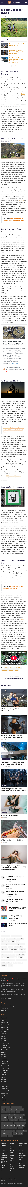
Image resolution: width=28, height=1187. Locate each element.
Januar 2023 (4, 1086)
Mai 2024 (3, 1054)
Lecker (12, 1155)
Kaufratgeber (22, 952)
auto (8, 936)
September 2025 (5, 1029)
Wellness (4, 965)
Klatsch (3, 1165)
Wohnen (12, 1152)
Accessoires (22, 1155)
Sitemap (3, 1010)
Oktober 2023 (4, 1070)
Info (16, 952)
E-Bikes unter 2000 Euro (13, 476)
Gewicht (4, 952)
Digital (3, 1153)
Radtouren (4, 670)
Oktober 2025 (4, 1027)
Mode (3, 957)
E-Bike (23, 94)
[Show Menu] (2, 2)
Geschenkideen (14, 949)
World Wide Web (4, 1162)
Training (4, 962)
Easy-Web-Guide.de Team (10, 16)
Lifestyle (12, 1148)
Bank (20, 936)
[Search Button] (26, 2)
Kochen (12, 1160)
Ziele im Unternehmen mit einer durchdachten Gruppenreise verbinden (17, 908)
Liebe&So (13, 1163)
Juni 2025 (3, 1036)
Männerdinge (23, 1143)
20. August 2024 (14, 55)
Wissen (10, 965)
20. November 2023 (14, 62)
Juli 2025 (3, 1034)
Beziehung (9, 938)
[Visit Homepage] (14, 2)
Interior (12, 1146)
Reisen (6, 7)
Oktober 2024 (4, 1045)
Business (3, 1145)
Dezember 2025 (5, 1024)
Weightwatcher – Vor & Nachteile (12, 840)
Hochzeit (10, 952)
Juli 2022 (3, 1097)
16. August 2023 (5, 792)
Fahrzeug (16, 944)
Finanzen (4, 946)
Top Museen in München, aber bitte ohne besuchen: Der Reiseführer (17, 59)
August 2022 (4, 1095)
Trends (9, 962)
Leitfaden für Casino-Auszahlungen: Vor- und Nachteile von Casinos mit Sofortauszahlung (15, 878)
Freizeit (12, 667)
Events (2, 1168)
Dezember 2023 (5, 1065)
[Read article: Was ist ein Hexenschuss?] (14, 804)
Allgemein (4, 1143)
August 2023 (4, 1072)
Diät (8, 941)
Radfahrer (18, 667)
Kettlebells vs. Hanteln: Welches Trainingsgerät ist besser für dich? (16, 52)
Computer (16, 938)
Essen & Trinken (12, 1157)
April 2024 (3, 1056)
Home (2, 7)
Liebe (23, 954)
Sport (3, 960)
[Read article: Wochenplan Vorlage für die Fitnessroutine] (4, 45)
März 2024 (4, 1059)
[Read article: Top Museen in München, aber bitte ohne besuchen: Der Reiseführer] (4, 59)
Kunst (2, 1170)
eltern (18, 941)
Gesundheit (23, 949)
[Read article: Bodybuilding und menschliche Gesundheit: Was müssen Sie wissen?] (14, 778)
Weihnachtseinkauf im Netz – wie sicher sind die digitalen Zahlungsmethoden (15, 893)
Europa (21, 1148)
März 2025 (4, 1040)
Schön (21, 1153)
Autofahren (14, 936)
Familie (22, 944)
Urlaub (21, 619)
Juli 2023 (3, 1075)
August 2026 (4, 1018)
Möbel (8, 957)
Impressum (4, 1008)
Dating (3, 941)
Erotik (10, 944)
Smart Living (4, 1155)
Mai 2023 (3, 1079)
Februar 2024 (4, 1061)
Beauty (21, 1157)
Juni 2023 (3, 1077)
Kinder (3, 954)
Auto (14, 104)
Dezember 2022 (5, 1088)
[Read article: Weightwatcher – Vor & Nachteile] (14, 829)
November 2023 (5, 1068)
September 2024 (5, 1047)
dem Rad (21, 200)
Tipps (24, 960)
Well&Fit (21, 1162)
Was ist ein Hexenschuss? (9, 815)
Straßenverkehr (10, 960)
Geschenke (5, 949)
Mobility (12, 1150)
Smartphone (4, 1157)
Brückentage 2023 (6, 998)
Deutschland (12, 7)
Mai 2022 (3, 1100)
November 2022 (5, 1091)
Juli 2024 (3, 1052)
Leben (12, 1143)
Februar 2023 (4, 1084)
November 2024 (5, 1043)
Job (2, 1148)
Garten (16, 946)
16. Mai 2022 (4, 842)
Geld (21, 946)
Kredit (18, 954)
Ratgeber (14, 957)
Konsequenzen (11, 954)
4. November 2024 (14, 47)
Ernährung (4, 944)
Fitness (4, 705)
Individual (21, 1150)
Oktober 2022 (4, 1093)
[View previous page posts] (12, 66)
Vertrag (20, 962)
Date (22, 938)
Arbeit (3, 936)
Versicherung (4, 1150)
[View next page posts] (15, 66)
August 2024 (4, 1049)
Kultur (3, 1167)
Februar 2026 (4, 1022)
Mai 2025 (3, 1038)
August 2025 (4, 1031)
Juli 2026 (3, 1020)
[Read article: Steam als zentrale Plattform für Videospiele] (4, 925)
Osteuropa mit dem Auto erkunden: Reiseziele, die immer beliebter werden (17, 917)
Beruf (3, 938)
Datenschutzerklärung (7, 1006)
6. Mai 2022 (22, 16)
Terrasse (19, 960)
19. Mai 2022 (4, 817)
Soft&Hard (3, 1159)
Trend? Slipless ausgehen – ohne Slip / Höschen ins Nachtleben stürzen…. (10, 868)
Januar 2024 (4, 1063)
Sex (11, 1170)
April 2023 (3, 1081)
